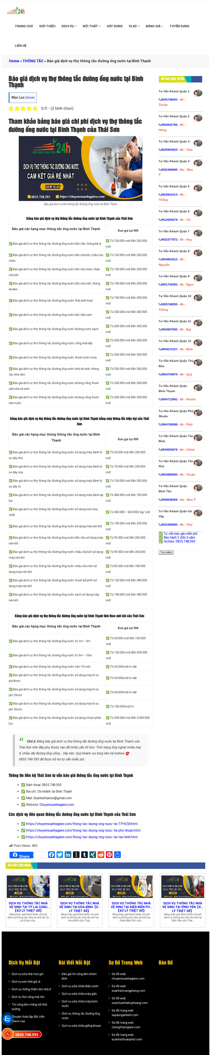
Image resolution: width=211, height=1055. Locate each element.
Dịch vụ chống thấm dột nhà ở (31, 989)
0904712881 (169, 399)
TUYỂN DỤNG (179, 26)
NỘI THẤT (91, 26)
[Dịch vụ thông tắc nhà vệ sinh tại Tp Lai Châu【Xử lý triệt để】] (28, 886)
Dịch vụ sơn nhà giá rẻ (26, 981)
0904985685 (169, 474)
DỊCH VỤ (68, 26)
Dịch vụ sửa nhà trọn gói (27, 974)
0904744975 (169, 374)
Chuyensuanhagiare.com (57, 805)
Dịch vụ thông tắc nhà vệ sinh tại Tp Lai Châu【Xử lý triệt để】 (28, 907)
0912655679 (169, 219)
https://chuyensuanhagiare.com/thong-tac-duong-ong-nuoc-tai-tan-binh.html (81, 837)
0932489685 (169, 169)
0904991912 (169, 259)
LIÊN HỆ (21, 46)
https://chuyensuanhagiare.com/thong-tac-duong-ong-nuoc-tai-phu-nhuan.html (83, 830)
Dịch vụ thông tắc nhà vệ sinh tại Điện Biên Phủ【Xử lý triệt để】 (131, 907)
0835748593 (169, 99)
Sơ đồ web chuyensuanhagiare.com (128, 976)
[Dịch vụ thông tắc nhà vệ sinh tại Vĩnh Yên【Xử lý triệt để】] (182, 886)
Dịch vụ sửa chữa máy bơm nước (80, 1004)
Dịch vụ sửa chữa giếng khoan (81, 1025)
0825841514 (169, 194)
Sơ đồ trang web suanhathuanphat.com (127, 1037)
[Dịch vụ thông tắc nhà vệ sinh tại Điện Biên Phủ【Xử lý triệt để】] (131, 886)
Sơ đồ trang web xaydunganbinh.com (125, 1013)
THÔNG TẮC (32, 61)
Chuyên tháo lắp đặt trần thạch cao (28, 1019)
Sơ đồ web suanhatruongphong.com (128, 988)
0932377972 (169, 239)
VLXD (133, 26)
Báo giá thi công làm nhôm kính (79, 976)
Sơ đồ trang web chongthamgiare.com (126, 1025)
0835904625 (169, 149)
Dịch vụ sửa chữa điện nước (80, 986)
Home (14, 61)
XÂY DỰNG (115, 26)
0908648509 (169, 499)
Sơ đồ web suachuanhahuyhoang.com (130, 1000)
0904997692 (169, 329)
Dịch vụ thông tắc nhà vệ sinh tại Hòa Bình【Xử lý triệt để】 (79, 907)
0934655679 (169, 449)
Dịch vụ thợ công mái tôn (28, 997)
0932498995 (169, 524)
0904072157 (169, 349)
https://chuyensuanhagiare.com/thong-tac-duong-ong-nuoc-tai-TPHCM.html (81, 824)
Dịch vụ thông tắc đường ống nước (81, 1016)
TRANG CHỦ (24, 26)
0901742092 (169, 284)
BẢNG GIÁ (153, 26)
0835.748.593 (26, 1035)
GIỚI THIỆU (47, 26)
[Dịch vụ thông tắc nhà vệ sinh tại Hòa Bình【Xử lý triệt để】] (79, 886)
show (30, 97)
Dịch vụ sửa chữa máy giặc (79, 993)
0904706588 (169, 424)
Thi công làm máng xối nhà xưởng (29, 1007)
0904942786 (169, 124)
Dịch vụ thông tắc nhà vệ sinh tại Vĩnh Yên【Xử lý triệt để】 (182, 907)
